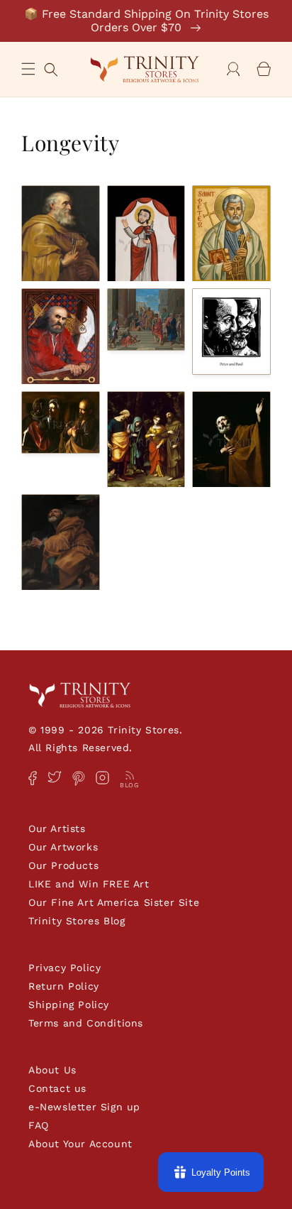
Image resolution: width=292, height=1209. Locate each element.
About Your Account (80, 1143)
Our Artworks (63, 847)
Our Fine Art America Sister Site (113, 902)
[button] (28, 68)
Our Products (63, 865)
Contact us (57, 1088)
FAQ (38, 1125)
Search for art (51, 67)
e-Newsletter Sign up (84, 1106)
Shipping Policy (68, 1004)
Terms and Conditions (85, 1023)
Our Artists (57, 828)
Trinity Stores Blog (76, 920)
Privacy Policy (64, 967)
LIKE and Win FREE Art (89, 884)
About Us (52, 1070)
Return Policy (63, 986)
